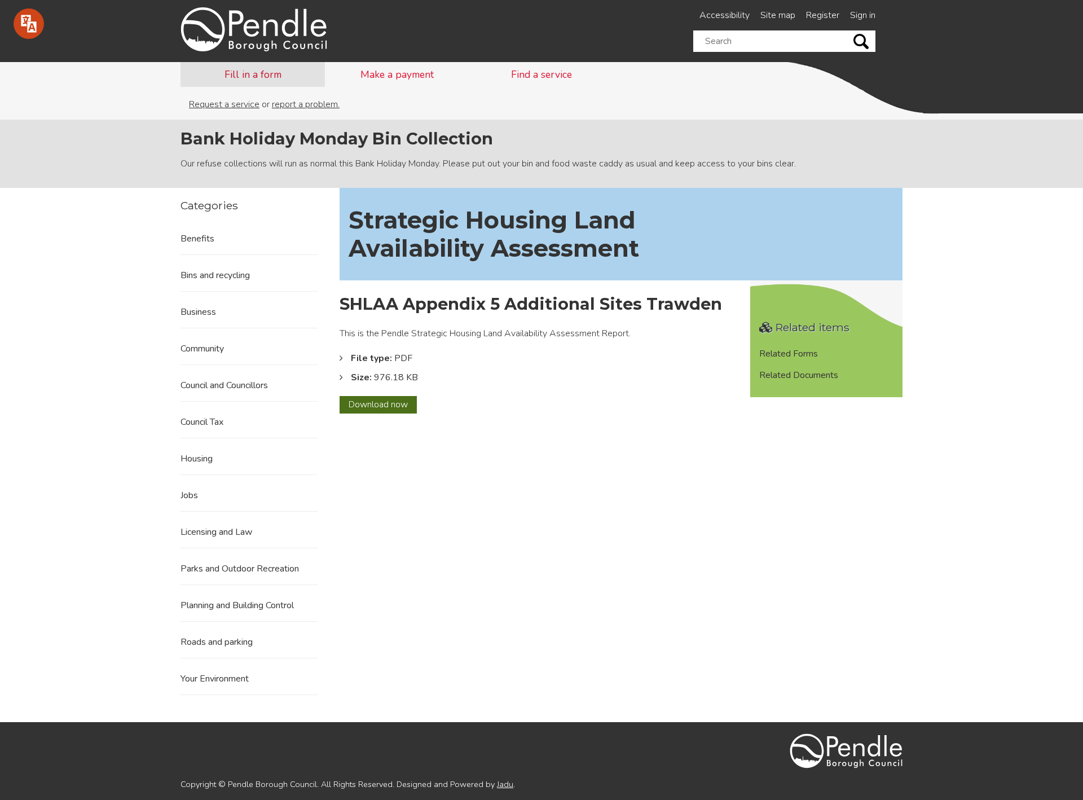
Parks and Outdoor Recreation (239, 568)
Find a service (541, 74)
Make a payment (397, 74)
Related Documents (798, 375)
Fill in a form (252, 74)
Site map (777, 15)
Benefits (197, 238)
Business (198, 312)
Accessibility (724, 15)
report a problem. (306, 104)
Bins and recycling (215, 275)
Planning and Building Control (237, 605)
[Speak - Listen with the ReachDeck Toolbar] (29, 23)
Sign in (862, 15)
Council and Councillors (224, 385)
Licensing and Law (216, 532)
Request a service (224, 104)
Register (822, 15)
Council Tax (201, 422)
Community (202, 348)
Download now (383, 406)
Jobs (189, 495)
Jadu (505, 784)
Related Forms (788, 354)
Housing (196, 458)
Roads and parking (216, 642)
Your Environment (214, 678)
